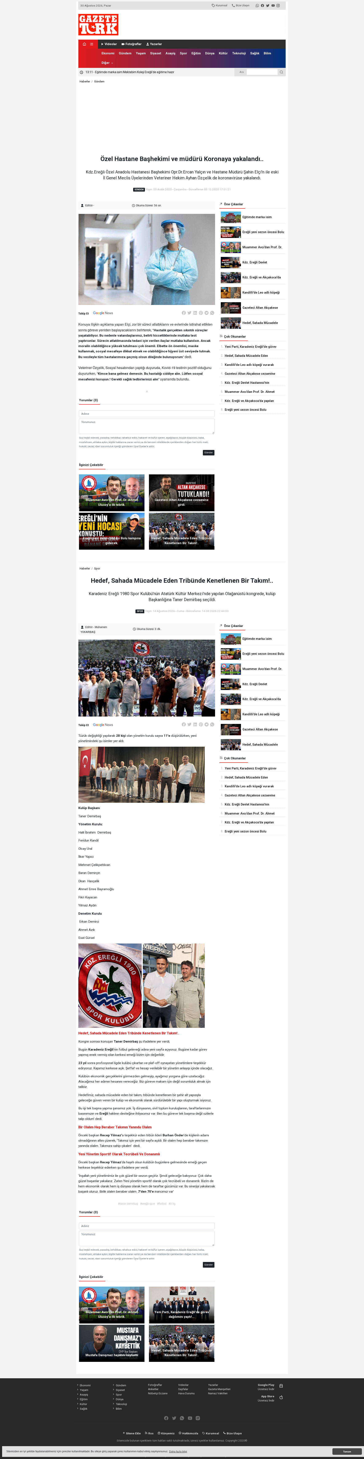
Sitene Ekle (133, 1433)
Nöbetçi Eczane (157, 1393)
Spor (183, 53)
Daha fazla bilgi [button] (178, 1451)
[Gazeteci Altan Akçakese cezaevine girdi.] (181, 492)
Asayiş (170, 53)
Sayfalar (183, 1389)
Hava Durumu (186, 1393)
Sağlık (254, 53)
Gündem (125, 53)
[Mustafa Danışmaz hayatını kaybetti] (112, 1343)
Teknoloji (239, 53)
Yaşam (141, 53)
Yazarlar (156, 44)
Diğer (106, 63)
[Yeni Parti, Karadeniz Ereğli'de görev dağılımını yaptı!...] (181, 1304)
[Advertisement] (182, 119)
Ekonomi (108, 53)
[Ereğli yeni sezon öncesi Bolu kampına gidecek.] (112, 531)
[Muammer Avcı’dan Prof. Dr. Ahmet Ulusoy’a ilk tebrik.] (112, 492)
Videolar (111, 44)
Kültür (223, 53)
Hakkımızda (190, 1433)
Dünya (209, 53)
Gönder (208, 452)
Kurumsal (221, 5)
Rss (151, 1433)
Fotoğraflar (134, 44)
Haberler (85, 81)
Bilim (267, 53)
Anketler (153, 1389)
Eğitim (196, 53)
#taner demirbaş (128, 1203)
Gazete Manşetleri (219, 1389)
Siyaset (155, 53)
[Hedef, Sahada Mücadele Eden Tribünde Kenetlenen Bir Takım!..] (181, 531)
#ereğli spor (147, 1203)
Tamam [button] (347, 1451)
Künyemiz (168, 1433)
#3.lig (172, 1203)
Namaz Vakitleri (218, 1393)
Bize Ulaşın (242, 5)
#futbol (161, 1203)
